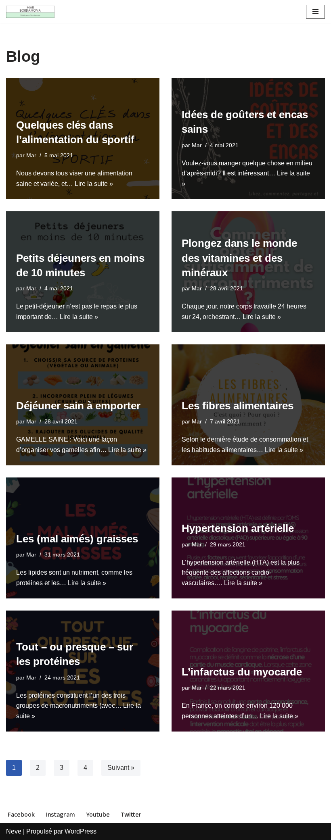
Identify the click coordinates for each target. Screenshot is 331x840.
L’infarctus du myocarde (242, 672)
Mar (31, 155)
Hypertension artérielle (238, 528)
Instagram (60, 814)
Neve (13, 831)
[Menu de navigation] (315, 12)
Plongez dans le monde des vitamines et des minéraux (239, 258)
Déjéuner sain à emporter (78, 406)
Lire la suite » (94, 183)
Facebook (21, 814)
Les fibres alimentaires (237, 406)
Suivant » (120, 767)
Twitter (131, 814)
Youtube (98, 814)
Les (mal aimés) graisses (77, 539)
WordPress (80, 831)
